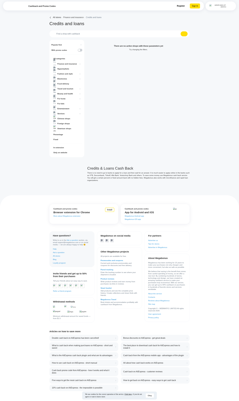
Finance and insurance (67, 64)
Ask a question (72, 240)
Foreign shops (63, 124)
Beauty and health (65, 94)
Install (109, 210)
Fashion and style (65, 74)
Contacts (151, 297)
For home (61, 99)
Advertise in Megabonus (157, 247)
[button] (184, 33)
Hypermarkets (63, 69)
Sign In (195, 6)
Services (61, 114)
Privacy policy (153, 318)
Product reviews (107, 279)
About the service (155, 294)
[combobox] (119, 33)
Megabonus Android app (134, 216)
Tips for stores (153, 244)
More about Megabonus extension (66, 216)
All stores (56, 256)
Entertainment (63, 109)
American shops (64, 129)
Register (181, 6)
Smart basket (106, 288)
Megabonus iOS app (133, 219)
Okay (150, 396)
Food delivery (63, 84)
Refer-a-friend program (62, 291)
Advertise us (153, 240)
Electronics (62, 79)
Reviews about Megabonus (159, 301)
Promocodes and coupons (112, 260)
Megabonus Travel (108, 299)
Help (55, 249)
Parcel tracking (107, 270)
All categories (59, 59)
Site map (151, 304)
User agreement (154, 314)
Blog (54, 259)
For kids (60, 104)
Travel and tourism (65, 89)
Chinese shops (63, 119)
